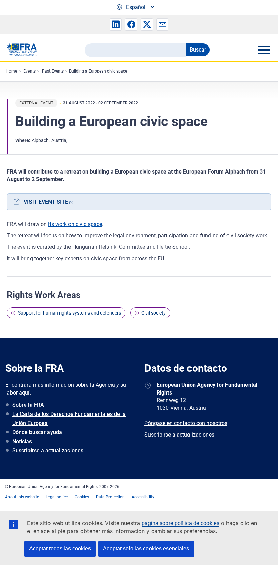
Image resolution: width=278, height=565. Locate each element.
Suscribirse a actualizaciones (47, 450)
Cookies (82, 497)
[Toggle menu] (264, 50)
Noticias (22, 441)
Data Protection (110, 497)
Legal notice (57, 497)
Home (11, 71)
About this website (22, 497)
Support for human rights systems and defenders (69, 313)
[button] (116, 24)
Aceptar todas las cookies (60, 548)
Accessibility (143, 497)
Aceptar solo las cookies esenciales (146, 548)
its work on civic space (75, 224)
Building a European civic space (98, 71)
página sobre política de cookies (180, 523)
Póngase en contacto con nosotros (185, 423)
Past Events (53, 71)
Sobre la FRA (28, 405)
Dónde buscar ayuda (37, 432)
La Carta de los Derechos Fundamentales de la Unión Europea (69, 418)
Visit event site (46, 202)
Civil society (153, 313)
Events (29, 71)
